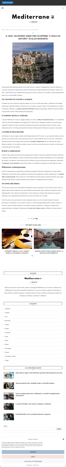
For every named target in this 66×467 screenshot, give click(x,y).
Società (7, 352)
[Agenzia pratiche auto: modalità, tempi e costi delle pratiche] (9, 385)
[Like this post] (29, 218)
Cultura (7, 324)
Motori (7, 344)
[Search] (63, 8)
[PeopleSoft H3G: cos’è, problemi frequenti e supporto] (9, 416)
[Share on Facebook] (31, 218)
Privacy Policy (36, 465)
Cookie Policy (29, 465)
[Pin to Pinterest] (34, 218)
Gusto (6, 336)
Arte (6, 316)
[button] (63, 439)
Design (7, 328)
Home (3, 29)
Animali (7, 312)
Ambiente (7, 308)
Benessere (7, 320)
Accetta (33, 452)
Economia (7, 332)
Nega (33, 456)
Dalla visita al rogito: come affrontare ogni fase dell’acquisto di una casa (39, 373)
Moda (6, 340)
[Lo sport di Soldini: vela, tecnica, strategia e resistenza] (9, 406)
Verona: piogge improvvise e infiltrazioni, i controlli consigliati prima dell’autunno (26, 2)
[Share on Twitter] (33, 219)
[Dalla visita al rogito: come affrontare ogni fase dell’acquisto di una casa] (9, 375)
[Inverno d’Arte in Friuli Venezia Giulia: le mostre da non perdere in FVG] (49, 239)
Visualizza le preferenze (33, 461)
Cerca (5, 426)
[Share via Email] (36, 218)
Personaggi (8, 348)
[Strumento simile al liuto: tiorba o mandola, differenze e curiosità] (17, 239)
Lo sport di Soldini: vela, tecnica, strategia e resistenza (33, 404)
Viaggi (7, 360)
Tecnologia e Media (10, 356)
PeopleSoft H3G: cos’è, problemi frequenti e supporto (33, 414)
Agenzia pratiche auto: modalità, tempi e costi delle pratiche (35, 383)
